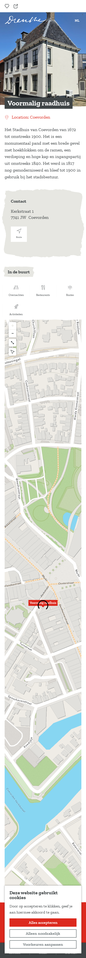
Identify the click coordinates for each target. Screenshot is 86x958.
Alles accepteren (43, 922)
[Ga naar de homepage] (26, 20)
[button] (43, 605)
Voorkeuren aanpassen (43, 944)
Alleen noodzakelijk (43, 933)
